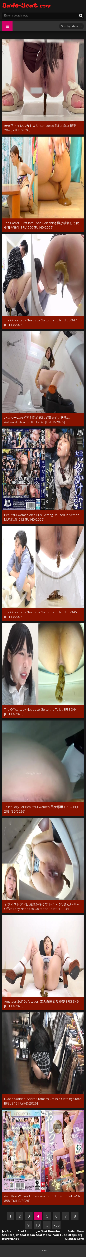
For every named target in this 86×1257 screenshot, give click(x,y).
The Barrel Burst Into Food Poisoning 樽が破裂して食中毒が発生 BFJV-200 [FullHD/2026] (41, 225)
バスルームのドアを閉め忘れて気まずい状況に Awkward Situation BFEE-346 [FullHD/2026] (37, 419)
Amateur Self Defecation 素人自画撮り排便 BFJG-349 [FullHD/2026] (41, 1003)
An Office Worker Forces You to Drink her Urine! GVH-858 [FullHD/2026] (42, 1198)
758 (56, 1225)
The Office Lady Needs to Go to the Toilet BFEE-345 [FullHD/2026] (40, 614)
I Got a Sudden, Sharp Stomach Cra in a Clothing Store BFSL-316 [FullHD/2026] (42, 1101)
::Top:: (43, 1251)
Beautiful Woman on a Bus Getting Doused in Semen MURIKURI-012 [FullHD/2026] (41, 517)
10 (37, 1225)
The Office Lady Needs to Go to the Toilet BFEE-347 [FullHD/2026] (40, 322)
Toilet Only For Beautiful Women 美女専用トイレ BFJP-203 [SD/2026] (42, 809)
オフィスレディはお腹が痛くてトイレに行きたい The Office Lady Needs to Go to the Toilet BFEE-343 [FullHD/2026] (41, 906)
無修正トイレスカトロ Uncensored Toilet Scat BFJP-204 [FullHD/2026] (40, 127)
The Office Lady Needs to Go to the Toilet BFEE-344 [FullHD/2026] (40, 711)
